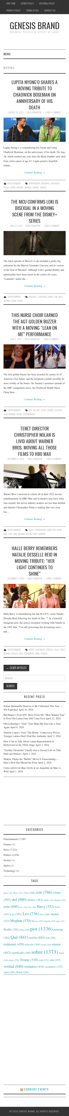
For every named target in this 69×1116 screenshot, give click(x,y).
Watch (22, 972)
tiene (14, 960)
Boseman (45, 183)
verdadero (54, 966)
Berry (31, 649)
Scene (13, 301)
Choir (43, 410)
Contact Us (49, 10)
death (6, 187)
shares (36, 187)
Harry (45, 906)
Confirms (42, 296)
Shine (37, 653)
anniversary (34, 183)
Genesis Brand (34, 25)
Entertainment (14, 183)
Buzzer (36, 410)
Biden (8, 893)
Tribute (43, 187)
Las (16, 914)
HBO (5, 534)
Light (62, 649)
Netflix (12, 929)
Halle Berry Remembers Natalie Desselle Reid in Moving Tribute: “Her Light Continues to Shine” (34, 561)
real (51, 937)
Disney (50, 296)
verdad (13, 966)
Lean (6, 414)
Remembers (29, 653)
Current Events (36, 1089)
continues (40, 649)
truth (44, 960)
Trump (29, 959)
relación (32, 944)
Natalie (14, 653)
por (41, 928)
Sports (7, 865)
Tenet (35, 534)
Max (15, 534)
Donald (60, 900)
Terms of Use (32, 10)
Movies (37, 921)
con (44, 892)
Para (25, 929)
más (60, 921)
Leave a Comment (53, 112)
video (9, 972)
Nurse (19, 414)
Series (20, 301)
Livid (10, 534)
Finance (7, 844)
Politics (7, 855)
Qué (19, 937)
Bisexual (33, 296)
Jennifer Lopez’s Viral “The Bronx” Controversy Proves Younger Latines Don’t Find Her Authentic (32, 734)
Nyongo (27, 187)
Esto (32, 907)
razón (37, 937)
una (55, 960)
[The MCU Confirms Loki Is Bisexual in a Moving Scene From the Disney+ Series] (35, 243)
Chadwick (54, 183)
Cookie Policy (27, 3)
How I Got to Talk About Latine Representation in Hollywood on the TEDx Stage (29, 743)
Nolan (28, 534)
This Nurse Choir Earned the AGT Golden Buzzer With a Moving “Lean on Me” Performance (34, 324)
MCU (61, 296)
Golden (58, 410)
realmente (14, 944)
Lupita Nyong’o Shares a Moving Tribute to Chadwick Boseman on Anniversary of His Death (35, 95)
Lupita (13, 187)
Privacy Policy (13, 10)
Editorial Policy (47, 3)
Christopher (40, 530)
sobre (44, 951)
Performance (29, 414)
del (19, 899)
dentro (35, 900)
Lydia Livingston (34, 112)
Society (7, 860)
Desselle (49, 649)
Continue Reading (34, 172)
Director (51, 530)
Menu (7, 54)
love (45, 914)
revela (46, 944)
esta (11, 906)
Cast (29, 892)
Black (18, 893)
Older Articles (16, 667)
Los (31, 913)
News (6, 849)
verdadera (34, 966)
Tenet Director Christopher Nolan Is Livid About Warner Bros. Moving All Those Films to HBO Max (34, 441)
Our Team (10, 3)
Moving (20, 187)
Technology (9, 870)
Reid (21, 653)
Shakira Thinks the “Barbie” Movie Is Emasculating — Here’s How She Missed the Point (31, 760)
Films (59, 530)
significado (21, 952)
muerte (49, 921)
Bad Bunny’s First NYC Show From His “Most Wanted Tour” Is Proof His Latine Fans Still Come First (34, 716)
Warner (41, 534)
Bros (31, 530)
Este (23, 907)
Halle (56, 649)
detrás (49, 900)
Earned (50, 410)
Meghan (20, 920)
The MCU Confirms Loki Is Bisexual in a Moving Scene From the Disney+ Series (34, 211)
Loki (56, 296)
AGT (30, 410)
